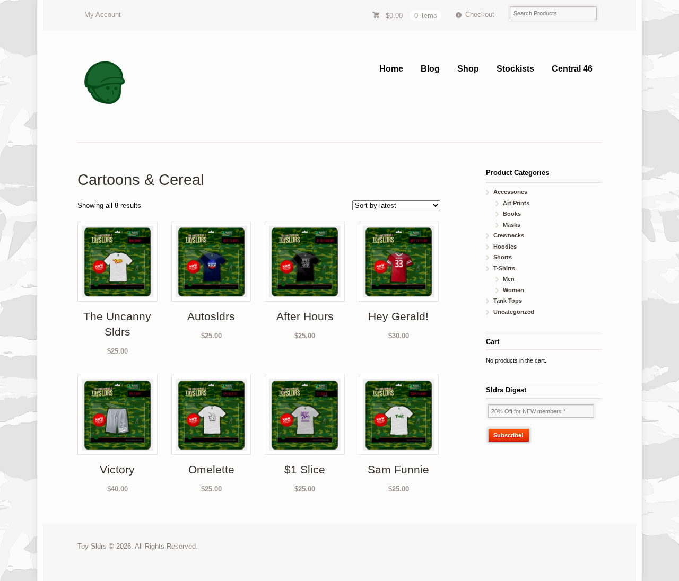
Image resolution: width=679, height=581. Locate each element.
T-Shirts (504, 268)
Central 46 (572, 68)
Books (512, 213)
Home (391, 68)
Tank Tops (507, 300)
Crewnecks (508, 235)
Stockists (515, 68)
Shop (468, 68)
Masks (511, 225)
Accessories (510, 192)
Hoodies (505, 246)
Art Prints (516, 203)
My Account (102, 15)
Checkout (479, 15)
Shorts (502, 257)
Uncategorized (513, 312)
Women (513, 290)
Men (509, 279)
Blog (430, 68)
